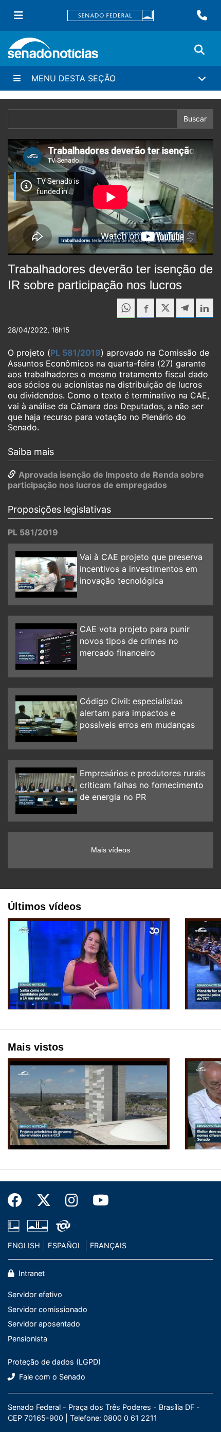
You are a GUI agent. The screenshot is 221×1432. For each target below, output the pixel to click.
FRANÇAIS (108, 1245)
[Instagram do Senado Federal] (71, 1200)
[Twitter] (43, 1200)
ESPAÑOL (65, 1245)
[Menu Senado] (18, 15)
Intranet (30, 1273)
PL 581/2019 (75, 352)
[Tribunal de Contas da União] (63, 1224)
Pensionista (27, 1338)
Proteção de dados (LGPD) (54, 1361)
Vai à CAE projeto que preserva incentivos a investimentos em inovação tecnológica (141, 569)
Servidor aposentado (44, 1323)
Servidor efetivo (35, 1294)
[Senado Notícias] (53, 52)
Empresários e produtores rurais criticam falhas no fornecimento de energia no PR (142, 785)
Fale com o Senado (51, 1376)
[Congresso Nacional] (37, 1224)
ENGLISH (24, 1245)
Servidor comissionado (47, 1309)
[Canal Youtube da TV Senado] (97, 1200)
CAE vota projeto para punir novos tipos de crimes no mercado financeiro (135, 641)
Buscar (195, 118)
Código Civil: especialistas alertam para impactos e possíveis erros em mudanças (137, 713)
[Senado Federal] (110, 16)
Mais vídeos (110, 850)
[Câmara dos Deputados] (14, 1224)
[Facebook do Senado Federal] (18, 1200)
